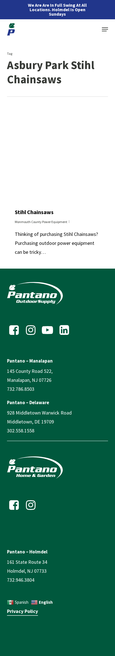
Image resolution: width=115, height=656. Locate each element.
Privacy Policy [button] (22, 611)
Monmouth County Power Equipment (41, 222)
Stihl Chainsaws (34, 212)
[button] (105, 29)
